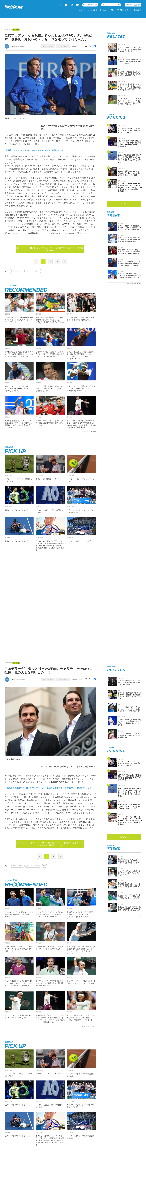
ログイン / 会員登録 (133, 5)
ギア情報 (119, 10)
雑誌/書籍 (137, 10)
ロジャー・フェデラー (33, 271)
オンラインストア (89, 5)
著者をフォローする (48, 46)
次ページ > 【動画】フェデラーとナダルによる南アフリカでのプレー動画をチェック (50, 249)
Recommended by (86, 431)
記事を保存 (63, 46)
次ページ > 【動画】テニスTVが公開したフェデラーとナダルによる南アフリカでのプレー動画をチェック (50, 844)
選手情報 (16, 29)
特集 (112, 10)
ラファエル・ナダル (17, 271)
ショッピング (93, 10)
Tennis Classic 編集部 (17, 46)
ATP (44, 865)
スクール (128, 10)
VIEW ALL (124, 204)
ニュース (82, 10)
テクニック (104, 10)
